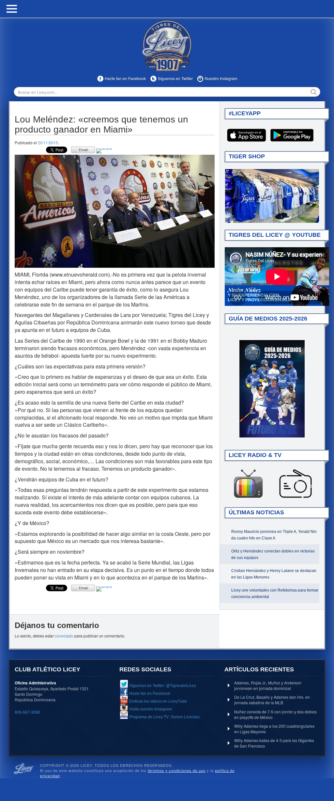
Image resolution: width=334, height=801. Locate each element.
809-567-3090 (27, 712)
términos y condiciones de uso (176, 770)
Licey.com (167, 45)
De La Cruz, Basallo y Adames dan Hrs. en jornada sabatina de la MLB (272, 699)
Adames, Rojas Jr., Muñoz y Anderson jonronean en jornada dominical (267, 685)
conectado (64, 635)
